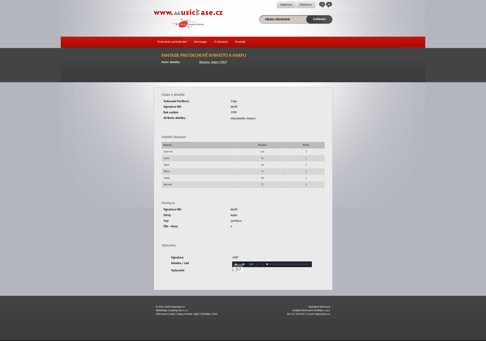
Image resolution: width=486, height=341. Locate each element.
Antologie (200, 41)
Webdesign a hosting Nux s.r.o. (172, 310)
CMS (215, 314)
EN (329, 5)
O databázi (221, 41)
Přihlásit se (306, 4)
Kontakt (240, 41)
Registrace (286, 4)
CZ (322, 5)
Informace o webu (165, 314)
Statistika (205, 314)
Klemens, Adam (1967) (213, 62)
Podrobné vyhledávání (172, 41)
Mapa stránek (184, 314)
